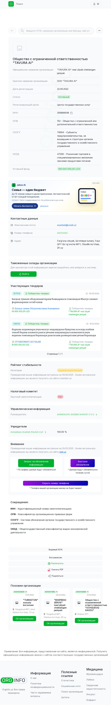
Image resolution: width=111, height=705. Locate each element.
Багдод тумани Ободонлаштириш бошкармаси (37, 308)
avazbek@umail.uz (66, 225)
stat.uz (62, 452)
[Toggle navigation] (11, 4)
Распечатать (57, 563)
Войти (25, 274)
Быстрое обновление (82, 463)
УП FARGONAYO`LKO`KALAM (28, 342)
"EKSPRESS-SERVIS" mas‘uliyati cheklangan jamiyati (60, 605)
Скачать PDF (57, 569)
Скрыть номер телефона (55, 483)
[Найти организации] (13, 680)
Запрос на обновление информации (36, 463)
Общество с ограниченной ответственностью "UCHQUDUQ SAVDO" (96, 605)
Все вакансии (55, 557)
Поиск (19, 4)
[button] (96, 4)
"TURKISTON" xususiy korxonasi (30, 602)
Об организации (24, 618)
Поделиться (57, 576)
